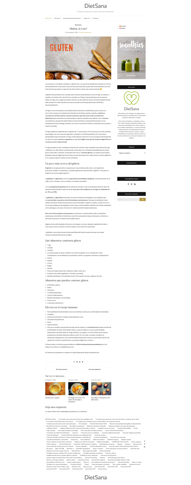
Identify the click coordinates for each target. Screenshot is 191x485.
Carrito (136, 428)
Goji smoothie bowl (65, 444)
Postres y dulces (110, 453)
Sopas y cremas (136, 462)
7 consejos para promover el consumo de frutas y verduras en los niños (117, 419)
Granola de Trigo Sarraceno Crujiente (85, 444)
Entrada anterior (61, 369)
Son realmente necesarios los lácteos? (103, 462)
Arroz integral (83, 424)
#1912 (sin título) (50, 419)
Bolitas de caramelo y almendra (96, 426)
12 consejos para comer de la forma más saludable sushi (75, 419)
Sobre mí (86, 18)
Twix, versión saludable (119, 464)
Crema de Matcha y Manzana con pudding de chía (76, 435)
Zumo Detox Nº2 (113, 466)
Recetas (57, 18)
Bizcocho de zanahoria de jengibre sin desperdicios (125, 424)
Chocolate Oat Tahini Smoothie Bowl (57, 433)
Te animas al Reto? (76, 464)
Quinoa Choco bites (91, 457)
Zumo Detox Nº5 (64, 469)
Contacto (95, 18)
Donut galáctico (85, 439)
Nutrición (48, 18)
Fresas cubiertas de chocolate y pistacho (59, 442)
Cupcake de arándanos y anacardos (57, 439)
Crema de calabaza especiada (111, 433)
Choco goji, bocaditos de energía (68, 430)
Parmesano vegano (52, 398)
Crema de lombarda (52, 435)
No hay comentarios (85, 32)
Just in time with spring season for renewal (59, 446)
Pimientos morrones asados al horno (57, 451)
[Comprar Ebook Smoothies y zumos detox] (131, 57)
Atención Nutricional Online (98, 424)
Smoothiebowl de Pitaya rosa (55, 462)
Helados (119, 444)
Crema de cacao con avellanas (90, 433)
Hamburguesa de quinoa (107, 444)
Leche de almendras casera (98, 446)
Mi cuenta (49, 448)
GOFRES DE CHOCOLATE (120, 442)
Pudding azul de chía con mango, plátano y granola (61, 455)
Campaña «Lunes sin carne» (106, 428)
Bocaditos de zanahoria (77, 426)
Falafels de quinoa (112, 439)
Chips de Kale (50, 430)
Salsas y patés (71, 460)
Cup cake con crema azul (117, 437)
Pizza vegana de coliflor (90, 451)
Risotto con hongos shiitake (55, 460)
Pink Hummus (76, 451)
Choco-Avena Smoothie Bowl (114, 430)
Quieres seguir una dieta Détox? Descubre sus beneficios (64, 457)
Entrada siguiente (95, 369)
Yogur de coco (87, 466)
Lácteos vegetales (81, 446)
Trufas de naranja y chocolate (100, 464)
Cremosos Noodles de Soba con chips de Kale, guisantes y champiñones (68, 437)
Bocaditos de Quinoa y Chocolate (56, 426)
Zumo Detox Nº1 (100, 466)
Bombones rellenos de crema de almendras (122, 426)
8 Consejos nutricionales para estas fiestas (59, 421)
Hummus (127, 444)
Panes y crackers (98, 448)
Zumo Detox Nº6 (77, 469)
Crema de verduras (100, 435)
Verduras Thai (76, 466)
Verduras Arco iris (134, 464)
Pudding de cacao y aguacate (89, 455)
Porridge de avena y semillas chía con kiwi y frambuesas (63, 453)
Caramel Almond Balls (124, 428)
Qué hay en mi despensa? (108, 455)
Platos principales (105, 451)
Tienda (86, 464)
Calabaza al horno (51, 428)
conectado (64, 411)
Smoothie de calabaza (98, 460)
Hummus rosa (137, 444)
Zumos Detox (102, 469)
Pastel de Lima (134, 448)
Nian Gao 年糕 (59, 448)
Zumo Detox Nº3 (126, 466)
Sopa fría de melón (123, 462)
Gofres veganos (136, 442)
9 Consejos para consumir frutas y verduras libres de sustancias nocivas (98, 421)
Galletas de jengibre (103, 442)
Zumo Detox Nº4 (51, 469)
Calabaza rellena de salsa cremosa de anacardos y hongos (77, 428)
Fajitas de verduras (99, 439)
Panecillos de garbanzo (83, 448)
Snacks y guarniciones (74, 462)
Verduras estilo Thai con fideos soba (57, 466)
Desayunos (74, 439)
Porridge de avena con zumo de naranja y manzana (76, 400)
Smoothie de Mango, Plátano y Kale (119, 460)
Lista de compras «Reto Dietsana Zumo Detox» (123, 446)
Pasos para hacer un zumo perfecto (117, 448)
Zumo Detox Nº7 (90, 469)
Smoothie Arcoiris (83, 460)
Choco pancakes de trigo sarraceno (91, 430)
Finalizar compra (126, 439)
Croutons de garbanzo (101, 437)
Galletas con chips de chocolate (84, 442)
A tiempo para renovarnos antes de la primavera (61, 424)
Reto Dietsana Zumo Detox (71, 18)
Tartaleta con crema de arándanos (56, 464)
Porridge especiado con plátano (93, 453)
